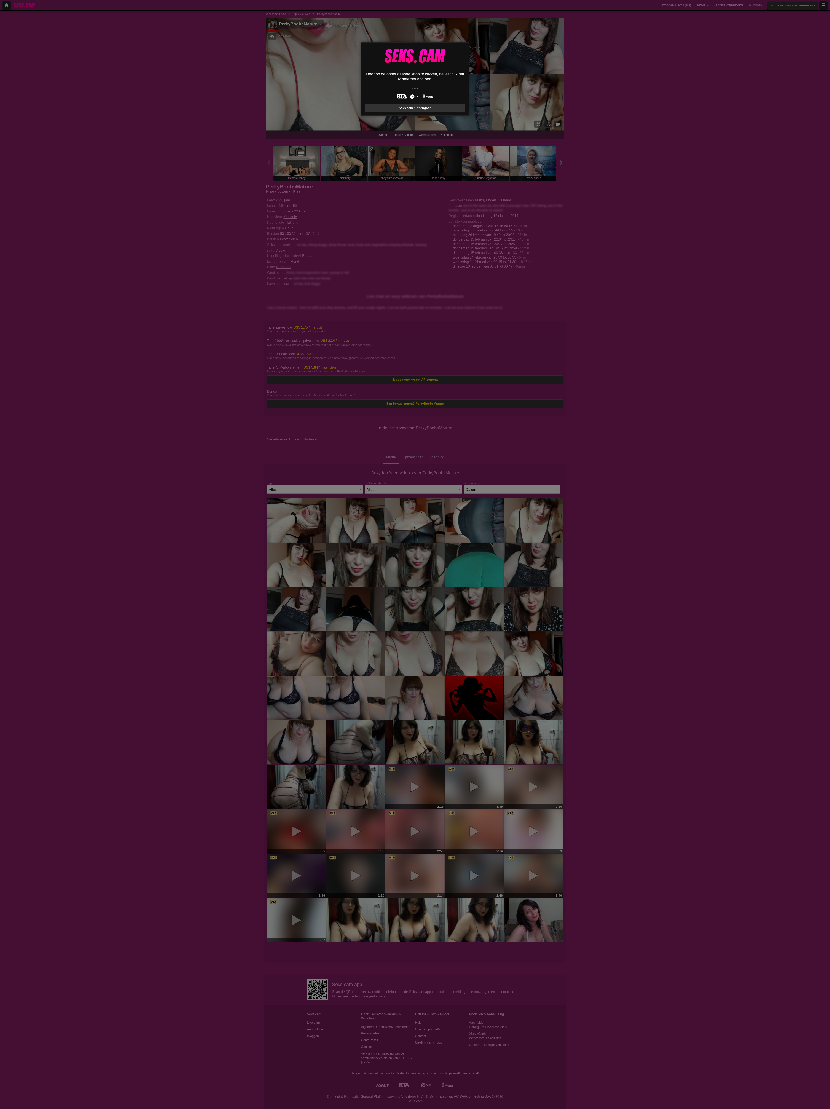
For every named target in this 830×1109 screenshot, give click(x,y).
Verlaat (415, 88)
